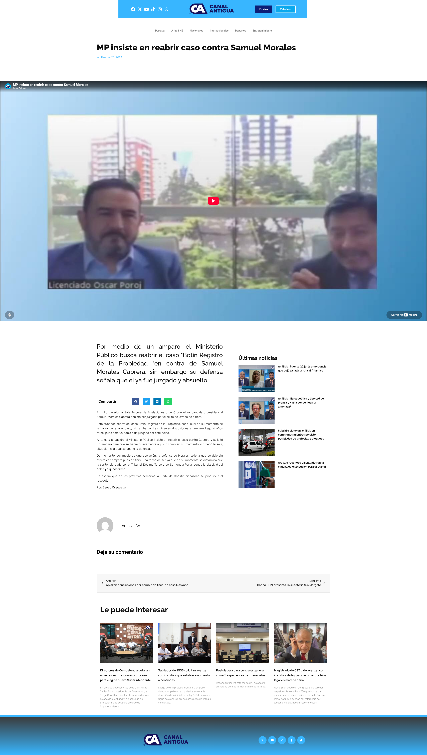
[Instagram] (159, 9)
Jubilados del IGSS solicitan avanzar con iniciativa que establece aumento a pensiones (184, 675)
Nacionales (196, 30)
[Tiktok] (153, 9)
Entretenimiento (262, 30)
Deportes (240, 30)
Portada (160, 30)
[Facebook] (133, 9)
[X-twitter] (139, 9)
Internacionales (219, 30)
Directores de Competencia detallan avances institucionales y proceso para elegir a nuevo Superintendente (125, 675)
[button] (135, 401)
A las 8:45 (177, 30)
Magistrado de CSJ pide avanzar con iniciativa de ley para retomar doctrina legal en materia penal (300, 675)
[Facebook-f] (292, 740)
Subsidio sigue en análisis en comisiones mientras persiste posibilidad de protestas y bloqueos (301, 434)
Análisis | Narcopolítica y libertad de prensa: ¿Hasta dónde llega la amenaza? (301, 402)
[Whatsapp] (166, 9)
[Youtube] (146, 9)
